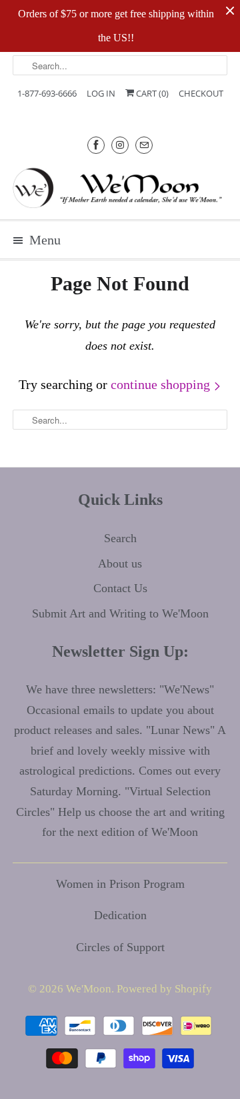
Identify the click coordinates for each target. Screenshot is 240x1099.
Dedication (120, 915)
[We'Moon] (120, 188)
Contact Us (120, 588)
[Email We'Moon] (144, 145)
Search (120, 538)
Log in (101, 93)
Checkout (201, 93)
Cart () (151, 93)
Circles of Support (120, 947)
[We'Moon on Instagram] (120, 145)
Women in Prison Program (120, 884)
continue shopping (162, 384)
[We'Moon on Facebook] (96, 145)
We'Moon (88, 988)
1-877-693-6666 (47, 93)
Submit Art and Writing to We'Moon (120, 613)
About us (120, 563)
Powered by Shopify (164, 988)
